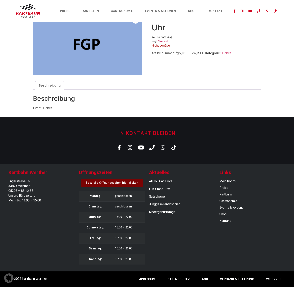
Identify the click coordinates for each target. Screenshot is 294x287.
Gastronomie (122, 11)
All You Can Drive (160, 181)
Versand (163, 41)
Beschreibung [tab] (50, 85)
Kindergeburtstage (162, 212)
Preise (65, 11)
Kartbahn (90, 11)
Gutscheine (157, 196)
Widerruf (273, 279)
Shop (192, 11)
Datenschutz (178, 279)
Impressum (146, 279)
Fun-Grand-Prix (159, 189)
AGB (205, 279)
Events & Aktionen (160, 11)
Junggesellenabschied (164, 204)
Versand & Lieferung (237, 279)
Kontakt (215, 11)
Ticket (226, 53)
